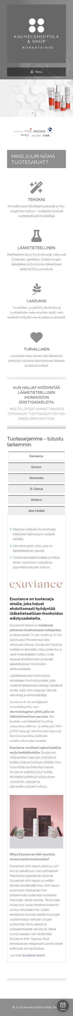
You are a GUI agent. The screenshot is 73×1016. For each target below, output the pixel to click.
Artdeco (36, 499)
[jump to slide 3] (36, 113)
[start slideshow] (23, 113)
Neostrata (36, 478)
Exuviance (36, 456)
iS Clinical (36, 489)
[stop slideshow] (49, 113)
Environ (36, 467)
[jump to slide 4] (41, 113)
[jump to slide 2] (32, 113)
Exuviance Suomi (34, 955)
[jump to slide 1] (28, 113)
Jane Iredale (36, 510)
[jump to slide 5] (45, 113)
